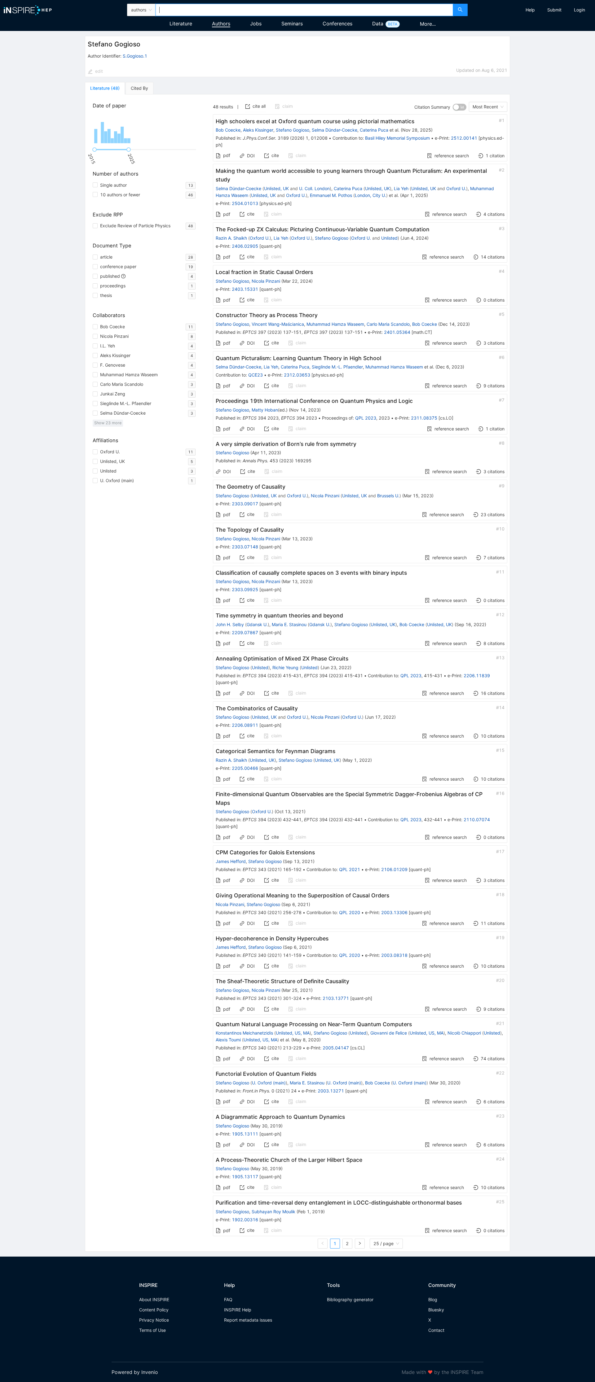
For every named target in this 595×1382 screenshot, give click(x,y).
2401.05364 (397, 332)
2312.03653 (297, 374)
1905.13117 (245, 1176)
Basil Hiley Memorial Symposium (397, 138)
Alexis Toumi (228, 1039)
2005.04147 (336, 1047)
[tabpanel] (297, 673)
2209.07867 (245, 632)
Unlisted (389, 238)
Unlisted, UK (276, 188)
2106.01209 (394, 869)
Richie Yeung (285, 667)
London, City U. (370, 195)
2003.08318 (394, 955)
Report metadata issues (248, 1320)
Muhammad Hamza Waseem (335, 324)
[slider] (94, 149)
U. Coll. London (314, 188)
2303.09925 (245, 589)
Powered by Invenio (135, 1372)
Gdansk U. (257, 624)
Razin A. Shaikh (231, 238)
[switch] (459, 107)
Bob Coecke (228, 130)
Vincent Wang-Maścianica (278, 324)
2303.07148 (245, 546)
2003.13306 (394, 912)
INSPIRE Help (237, 1309)
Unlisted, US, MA (293, 1032)
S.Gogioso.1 (135, 56)
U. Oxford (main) (269, 1082)
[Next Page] (360, 1244)
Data (377, 23)
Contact (436, 1330)
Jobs (256, 23)
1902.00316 (245, 1219)
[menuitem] (530, 10)
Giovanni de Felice (388, 1032)
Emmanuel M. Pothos (331, 195)
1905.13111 (245, 1133)
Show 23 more (107, 423)
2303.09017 (245, 503)
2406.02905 (245, 246)
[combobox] (304, 10)
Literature (181, 23)
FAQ (228, 1299)
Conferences (337, 23)
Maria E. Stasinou (289, 624)
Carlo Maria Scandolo (388, 324)
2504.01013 (245, 203)
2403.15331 (245, 289)
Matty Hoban (265, 409)
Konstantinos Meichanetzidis (244, 1032)
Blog (432, 1299)
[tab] (105, 88)
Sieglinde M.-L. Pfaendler (337, 366)
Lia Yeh (401, 188)
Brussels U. (388, 495)
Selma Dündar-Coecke (334, 130)
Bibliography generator (350, 1299)
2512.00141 (464, 138)
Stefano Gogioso (292, 130)
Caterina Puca (374, 130)
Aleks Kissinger (258, 130)
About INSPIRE (154, 1299)
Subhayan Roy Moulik (273, 1211)
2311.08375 (424, 418)
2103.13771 (336, 998)
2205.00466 (245, 768)
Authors (221, 23)
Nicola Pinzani (266, 281)
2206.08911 (245, 725)
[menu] (532, 10)
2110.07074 (477, 819)
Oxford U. (456, 188)
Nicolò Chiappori (464, 1032)
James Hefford (231, 861)
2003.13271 (331, 1090)
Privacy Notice (154, 1320)
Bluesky (436, 1309)
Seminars (292, 23)
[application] (145, 129)
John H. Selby (230, 624)
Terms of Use (152, 1330)
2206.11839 (477, 675)
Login (579, 9)
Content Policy (154, 1309)
